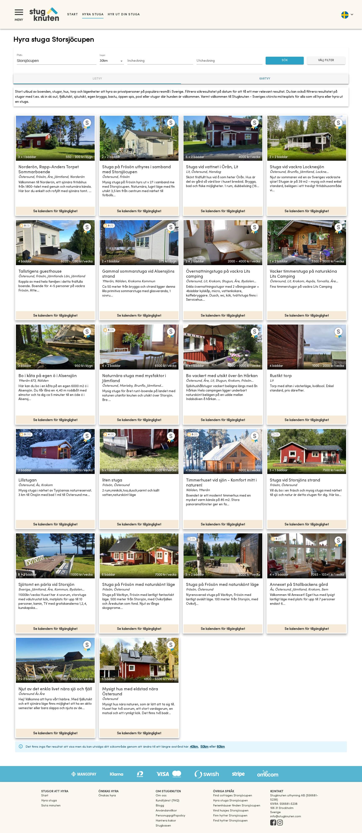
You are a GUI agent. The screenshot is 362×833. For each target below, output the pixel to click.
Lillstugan (27, 481)
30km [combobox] (104, 61)
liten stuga (112, 481)
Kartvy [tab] (264, 78)
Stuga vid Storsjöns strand (295, 481)
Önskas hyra (107, 795)
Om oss (161, 795)
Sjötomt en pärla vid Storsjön (46, 585)
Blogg (160, 805)
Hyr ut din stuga (124, 14)
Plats (19, 55)
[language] (347, 14)
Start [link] (72, 14)
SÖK (285, 60)
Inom (102, 55)
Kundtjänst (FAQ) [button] (167, 800)
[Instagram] (280, 823)
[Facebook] (273, 823)
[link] (232, 795)
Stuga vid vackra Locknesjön (297, 167)
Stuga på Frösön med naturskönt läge (138, 585)
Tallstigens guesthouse (40, 272)
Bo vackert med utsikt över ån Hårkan (222, 376)
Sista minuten (51, 805)
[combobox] (53, 60)
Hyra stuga (92, 14)
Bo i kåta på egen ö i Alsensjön (47, 376)
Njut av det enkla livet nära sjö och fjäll (55, 689)
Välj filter (326, 60)
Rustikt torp (281, 376)
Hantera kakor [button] (166, 820)
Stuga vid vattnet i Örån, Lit (212, 167)
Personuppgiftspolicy (170, 815)
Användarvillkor (166, 810)
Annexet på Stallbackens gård (299, 585)
